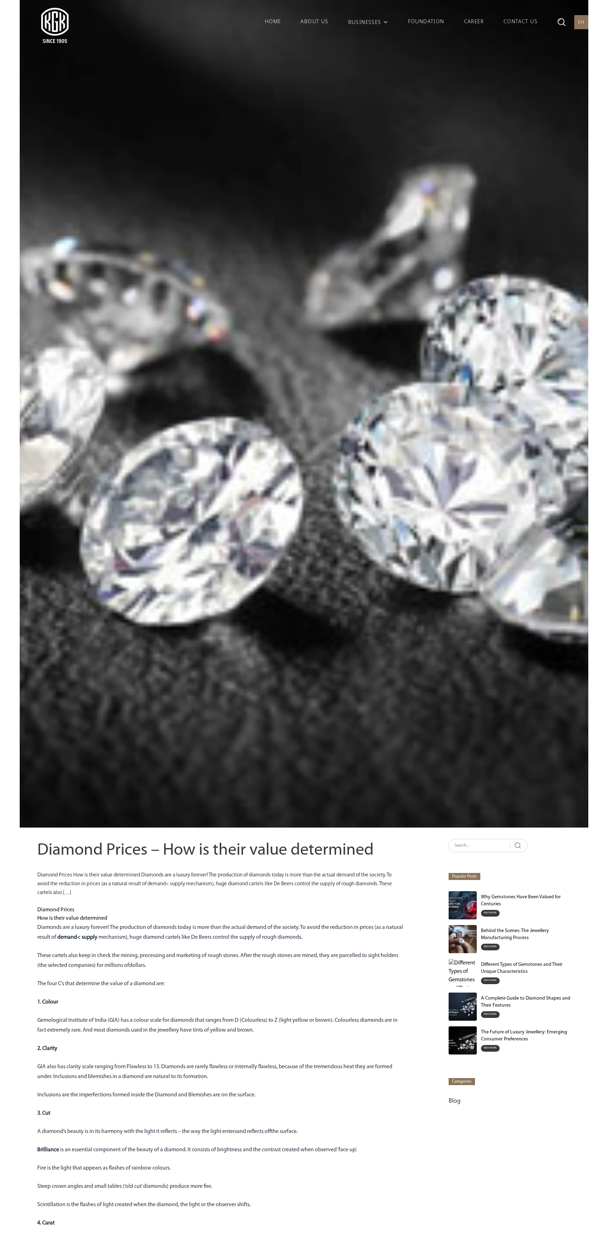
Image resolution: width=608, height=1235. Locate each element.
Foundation (426, 21)
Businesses (364, 22)
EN (581, 22)
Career (474, 21)
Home (273, 21)
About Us (314, 21)
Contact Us (521, 21)
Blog (455, 1101)
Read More (490, 913)
